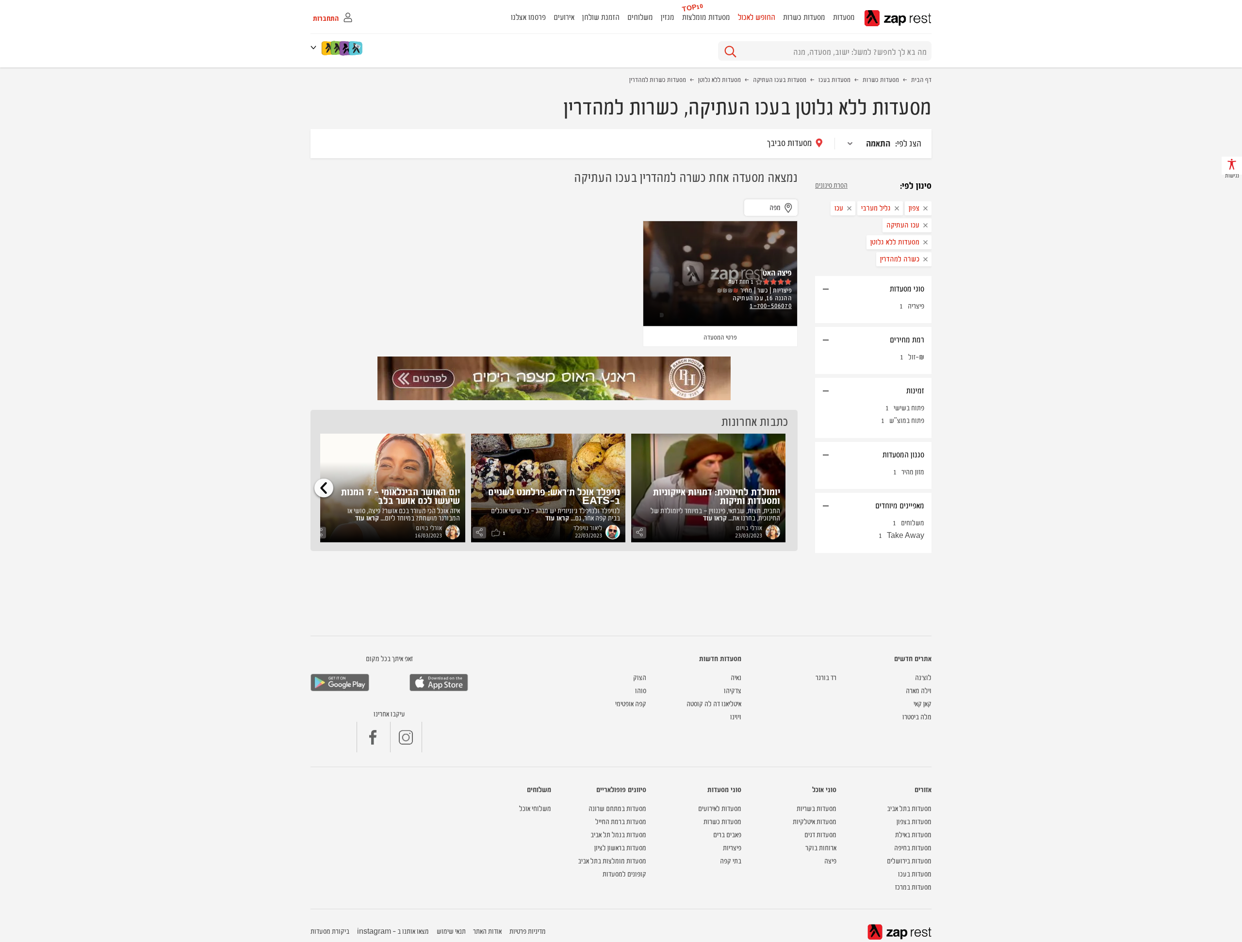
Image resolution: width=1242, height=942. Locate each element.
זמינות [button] (915, 390)
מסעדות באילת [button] (913, 834)
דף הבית (921, 79)
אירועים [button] (564, 16)
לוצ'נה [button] (923, 677)
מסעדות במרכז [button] (913, 886)
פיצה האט (777, 272)
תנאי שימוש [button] (451, 930)
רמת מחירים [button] (907, 339)
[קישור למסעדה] (554, 378)
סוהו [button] (640, 690)
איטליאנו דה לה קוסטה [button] (713, 703)
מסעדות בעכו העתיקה (779, 79)
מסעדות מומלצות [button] (706, 16)
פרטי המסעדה (720, 336)
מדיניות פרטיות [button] (527, 930)
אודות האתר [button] (487, 930)
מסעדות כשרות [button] (804, 16)
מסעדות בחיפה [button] (913, 847)
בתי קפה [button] (730, 860)
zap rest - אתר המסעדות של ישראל (898, 18)
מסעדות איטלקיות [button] (814, 821)
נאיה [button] (736, 677)
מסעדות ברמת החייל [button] (620, 821)
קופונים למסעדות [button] (624, 873)
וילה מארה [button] (919, 690)
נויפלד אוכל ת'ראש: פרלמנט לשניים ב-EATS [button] (554, 495)
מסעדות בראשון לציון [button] (620, 847)
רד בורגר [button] (826, 677)
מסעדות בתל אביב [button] (909, 807)
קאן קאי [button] (923, 703)
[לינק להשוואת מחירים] (356, 48)
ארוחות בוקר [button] (820, 847)
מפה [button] (775, 206)
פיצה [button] (830, 860)
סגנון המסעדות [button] (903, 454)
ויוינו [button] (735, 716)
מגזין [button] (667, 16)
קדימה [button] (323, 487)
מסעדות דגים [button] (820, 834)
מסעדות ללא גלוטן (719, 79)
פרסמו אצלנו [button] (528, 16)
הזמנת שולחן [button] (601, 16)
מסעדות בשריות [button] (816, 807)
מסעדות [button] (844, 16)
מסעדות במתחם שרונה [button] (617, 807)
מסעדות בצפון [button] (914, 821)
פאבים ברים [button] (727, 834)
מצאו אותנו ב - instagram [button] (393, 930)
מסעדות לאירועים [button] (719, 807)
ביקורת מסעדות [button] (329, 930)
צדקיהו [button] (732, 690)
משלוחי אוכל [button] (535, 807)
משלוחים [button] (640, 16)
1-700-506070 (770, 305)
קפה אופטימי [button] (630, 703)
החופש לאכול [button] (756, 16)
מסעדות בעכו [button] (915, 873)
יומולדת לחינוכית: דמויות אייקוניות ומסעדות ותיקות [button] (716, 495)
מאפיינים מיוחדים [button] (899, 505)
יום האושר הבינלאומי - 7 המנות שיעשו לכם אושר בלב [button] (400, 495)
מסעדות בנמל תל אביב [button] (618, 834)
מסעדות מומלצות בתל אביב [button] (612, 860)
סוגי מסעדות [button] (907, 288)
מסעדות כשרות (881, 79)
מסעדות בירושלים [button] (909, 860)
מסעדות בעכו (834, 79)
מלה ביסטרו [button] (917, 716)
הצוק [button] (639, 677)
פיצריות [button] (732, 847)
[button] (315, 47)
